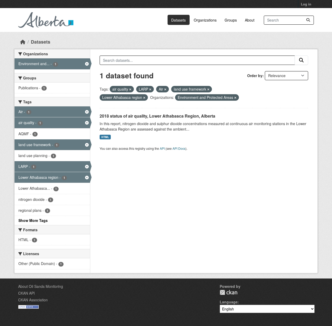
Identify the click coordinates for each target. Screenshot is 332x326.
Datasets (178, 20)
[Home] (22, 41)
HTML (105, 137)
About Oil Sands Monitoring (40, 286)
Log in (306, 4)
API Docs (178, 148)
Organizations (205, 20)
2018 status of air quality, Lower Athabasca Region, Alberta (157, 116)
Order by (254, 75)
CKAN (228, 292)
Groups (231, 20)
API (162, 148)
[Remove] (130, 89)
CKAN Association (33, 299)
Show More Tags (33, 220)
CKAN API (26, 293)
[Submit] (308, 20)
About (249, 20)
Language (229, 301)
